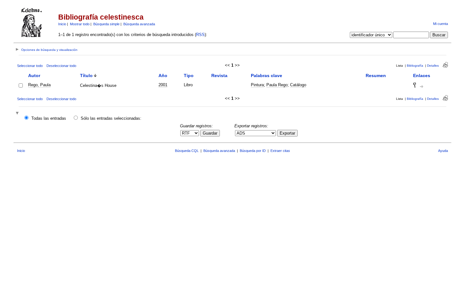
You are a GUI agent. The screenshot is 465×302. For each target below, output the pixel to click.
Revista (219, 75)
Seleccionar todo (30, 66)
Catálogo (298, 84)
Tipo (189, 75)
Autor (34, 75)
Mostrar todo (80, 24)
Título (86, 75)
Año (162, 75)
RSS (200, 34)
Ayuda (443, 151)
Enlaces (421, 75)
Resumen (376, 75)
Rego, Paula (39, 84)
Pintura (257, 84)
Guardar (210, 133)
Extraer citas (280, 151)
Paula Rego (277, 84)
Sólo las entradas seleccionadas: (111, 118)
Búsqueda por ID (253, 151)
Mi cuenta (440, 24)
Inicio (62, 24)
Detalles (433, 65)
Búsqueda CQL (187, 151)
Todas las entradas (48, 118)
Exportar (287, 133)
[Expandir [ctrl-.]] (18, 113)
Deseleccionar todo (61, 66)
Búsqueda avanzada (139, 24)
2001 (162, 84)
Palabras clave (266, 75)
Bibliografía (415, 65)
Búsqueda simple (106, 24)
